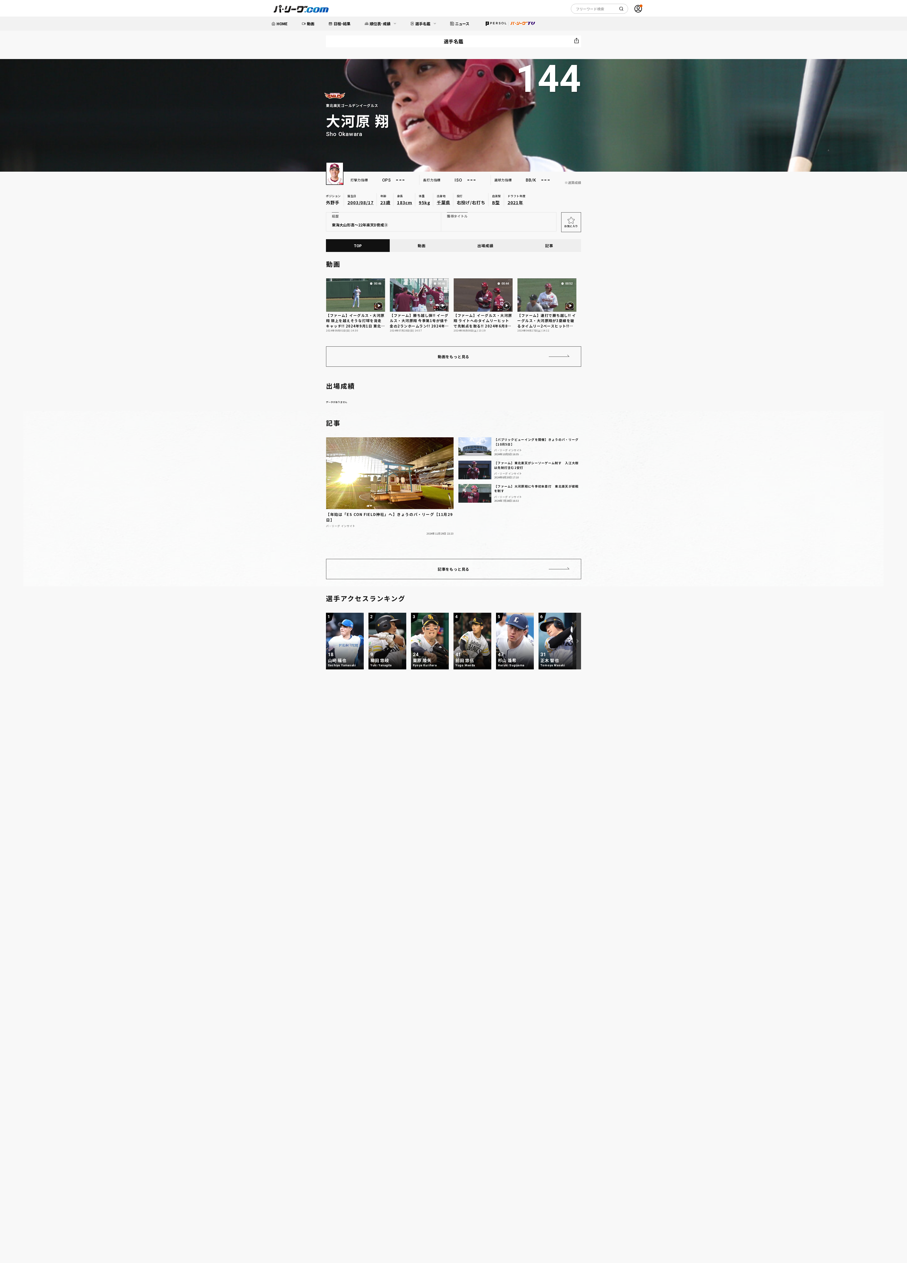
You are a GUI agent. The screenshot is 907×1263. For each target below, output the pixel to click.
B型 (496, 202)
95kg (424, 202)
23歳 (385, 202)
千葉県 (443, 202)
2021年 (515, 202)
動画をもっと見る (453, 356)
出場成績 (485, 245)
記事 (549, 245)
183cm (404, 202)
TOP (358, 245)
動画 (422, 245)
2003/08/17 (360, 202)
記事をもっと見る (453, 569)
